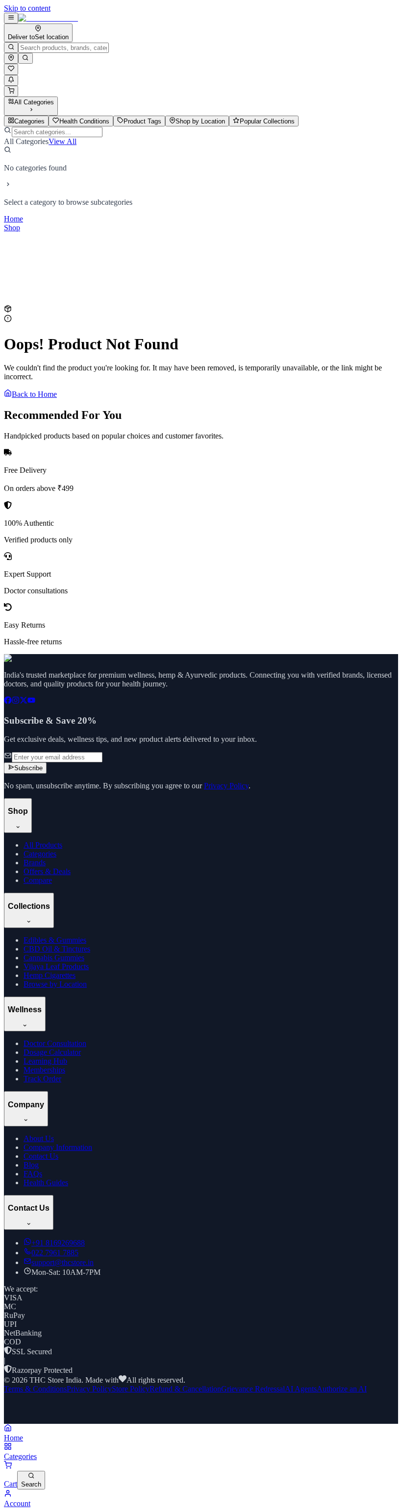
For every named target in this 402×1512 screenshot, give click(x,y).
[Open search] (25, 58)
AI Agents (301, 1389)
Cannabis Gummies (54, 957)
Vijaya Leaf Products (56, 966)
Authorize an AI (342, 1389)
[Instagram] (16, 701)
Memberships (44, 1070)
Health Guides (46, 1182)
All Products (43, 845)
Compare (38, 880)
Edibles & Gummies (55, 940)
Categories (40, 854)
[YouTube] (31, 701)
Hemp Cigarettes (49, 975)
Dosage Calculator (52, 1052)
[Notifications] (11, 80)
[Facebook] (8, 701)
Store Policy (131, 1389)
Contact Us (41, 1156)
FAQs (33, 1174)
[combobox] (63, 48)
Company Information (58, 1147)
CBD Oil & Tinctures (57, 949)
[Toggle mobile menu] (11, 18)
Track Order (42, 1078)
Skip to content (27, 8)
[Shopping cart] (11, 91)
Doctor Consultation (55, 1043)
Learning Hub (45, 1061)
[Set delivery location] (11, 58)
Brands (35, 862)
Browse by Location (55, 984)
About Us (39, 1138)
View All (62, 141)
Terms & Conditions (35, 1389)
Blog (31, 1165)
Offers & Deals (47, 871)
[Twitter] (23, 701)
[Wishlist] (11, 69)
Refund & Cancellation (185, 1389)
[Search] (11, 47)
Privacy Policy (226, 785)
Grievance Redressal (253, 1389)
